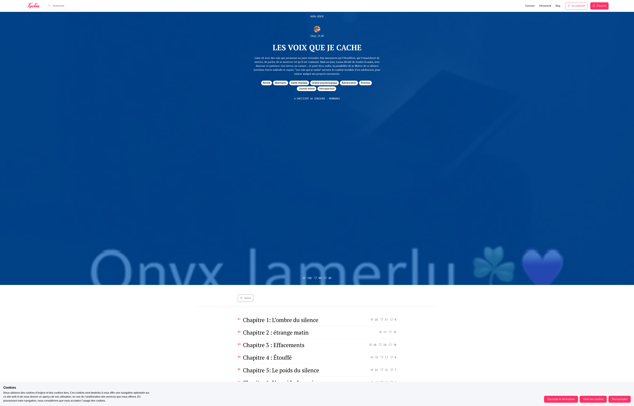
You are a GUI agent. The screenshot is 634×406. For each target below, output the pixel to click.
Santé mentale (299, 82)
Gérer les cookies (593, 399)
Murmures (280, 82)
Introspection (327, 88)
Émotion (365, 82)
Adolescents (349, 82)
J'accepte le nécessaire (561, 399)
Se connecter (578, 5)
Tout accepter (619, 399)
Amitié (266, 82)
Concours (530, 5)
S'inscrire (601, 5)
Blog (558, 5)
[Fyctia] (34, 6)
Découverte (545, 5)
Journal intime (307, 88)
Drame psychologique (324, 82)
